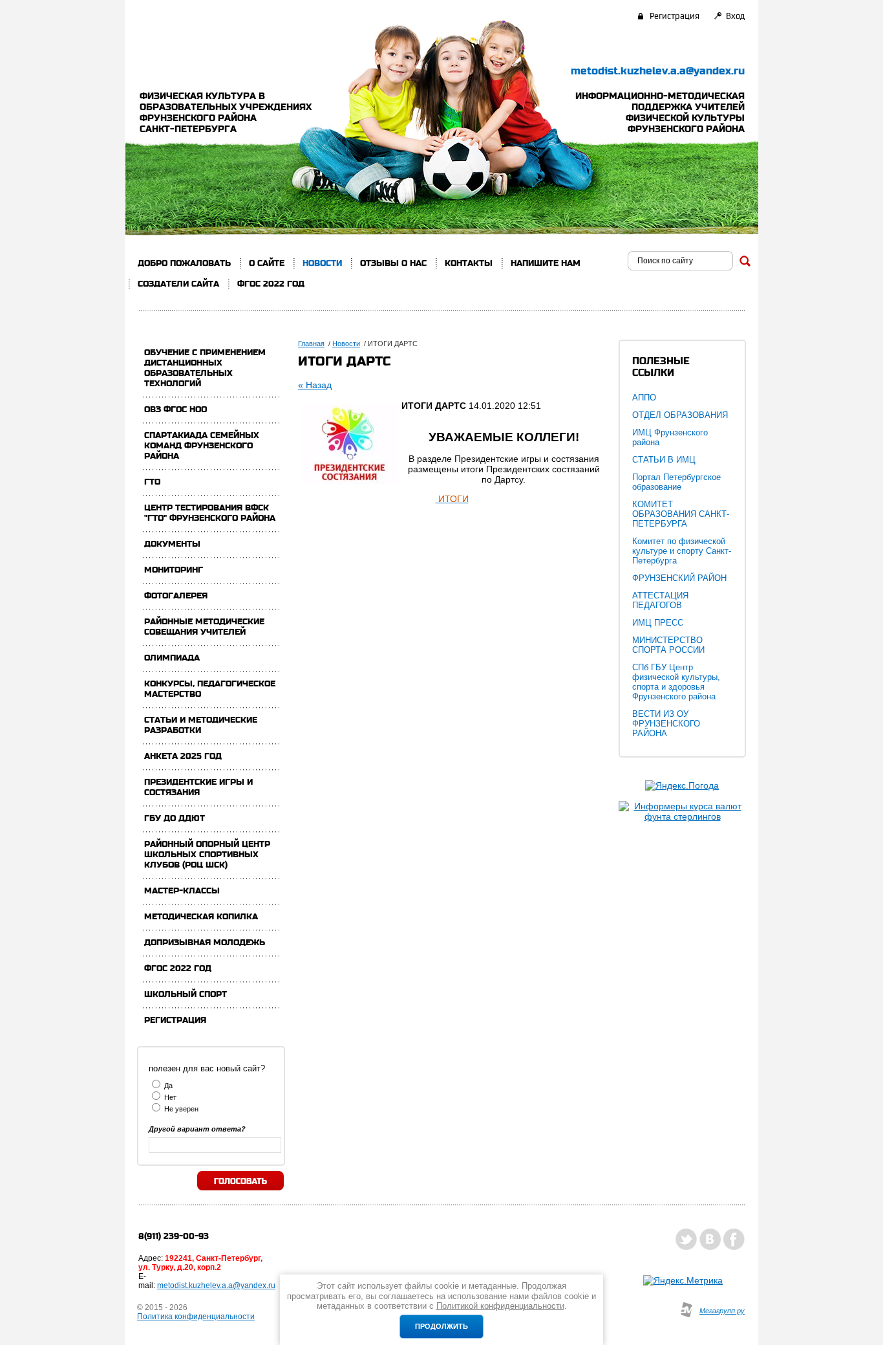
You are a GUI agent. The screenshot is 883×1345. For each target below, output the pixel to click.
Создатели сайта (178, 284)
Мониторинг (173, 570)
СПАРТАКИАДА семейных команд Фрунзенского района (201, 445)
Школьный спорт (185, 994)
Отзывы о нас (393, 263)
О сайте (266, 263)
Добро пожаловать (184, 263)
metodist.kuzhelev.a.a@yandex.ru (658, 71)
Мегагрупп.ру (722, 1311)
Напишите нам (545, 263)
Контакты (469, 263)
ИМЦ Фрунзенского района (670, 437)
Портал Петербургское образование (676, 482)
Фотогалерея (175, 596)
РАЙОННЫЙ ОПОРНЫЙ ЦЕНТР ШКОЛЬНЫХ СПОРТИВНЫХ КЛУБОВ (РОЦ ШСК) (207, 854)
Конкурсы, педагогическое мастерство (209, 689)
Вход (735, 16)
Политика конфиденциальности (196, 1316)
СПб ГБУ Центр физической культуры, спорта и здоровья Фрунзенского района (676, 681)
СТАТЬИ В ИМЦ (664, 460)
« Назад (315, 385)
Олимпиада (172, 658)
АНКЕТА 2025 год (183, 756)
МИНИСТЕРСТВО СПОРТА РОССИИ (668, 645)
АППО (644, 397)
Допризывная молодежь (204, 942)
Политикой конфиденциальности (500, 1306)
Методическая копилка (201, 917)
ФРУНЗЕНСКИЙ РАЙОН (679, 578)
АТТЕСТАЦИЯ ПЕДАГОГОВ (660, 600)
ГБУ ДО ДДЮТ (174, 818)
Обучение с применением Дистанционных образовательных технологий (205, 368)
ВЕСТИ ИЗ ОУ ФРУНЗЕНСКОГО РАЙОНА (666, 723)
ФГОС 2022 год (270, 284)
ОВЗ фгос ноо (175, 409)
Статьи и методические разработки (200, 725)
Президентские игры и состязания (198, 787)
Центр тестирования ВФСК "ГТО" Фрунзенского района (209, 513)
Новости (322, 263)
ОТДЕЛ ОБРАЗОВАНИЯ (680, 415)
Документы (172, 544)
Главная (311, 343)
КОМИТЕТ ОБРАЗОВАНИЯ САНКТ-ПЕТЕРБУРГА (680, 514)
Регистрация (674, 16)
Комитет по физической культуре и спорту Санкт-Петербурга (681, 550)
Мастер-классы (182, 891)
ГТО (152, 482)
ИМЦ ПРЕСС (657, 623)
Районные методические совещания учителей (204, 627)
